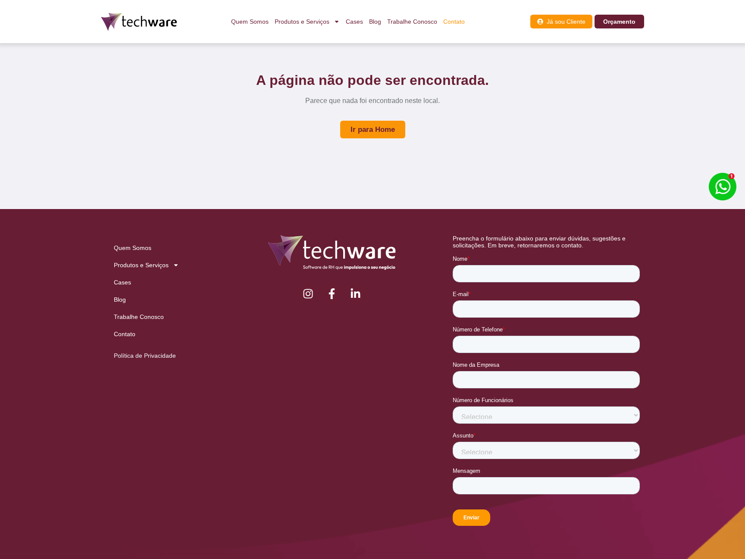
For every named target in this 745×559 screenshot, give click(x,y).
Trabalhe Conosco (412, 21)
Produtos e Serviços (302, 21)
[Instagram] (308, 293)
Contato (454, 21)
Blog (375, 21)
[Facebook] (332, 293)
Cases (354, 21)
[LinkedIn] (355, 293)
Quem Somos (250, 21)
